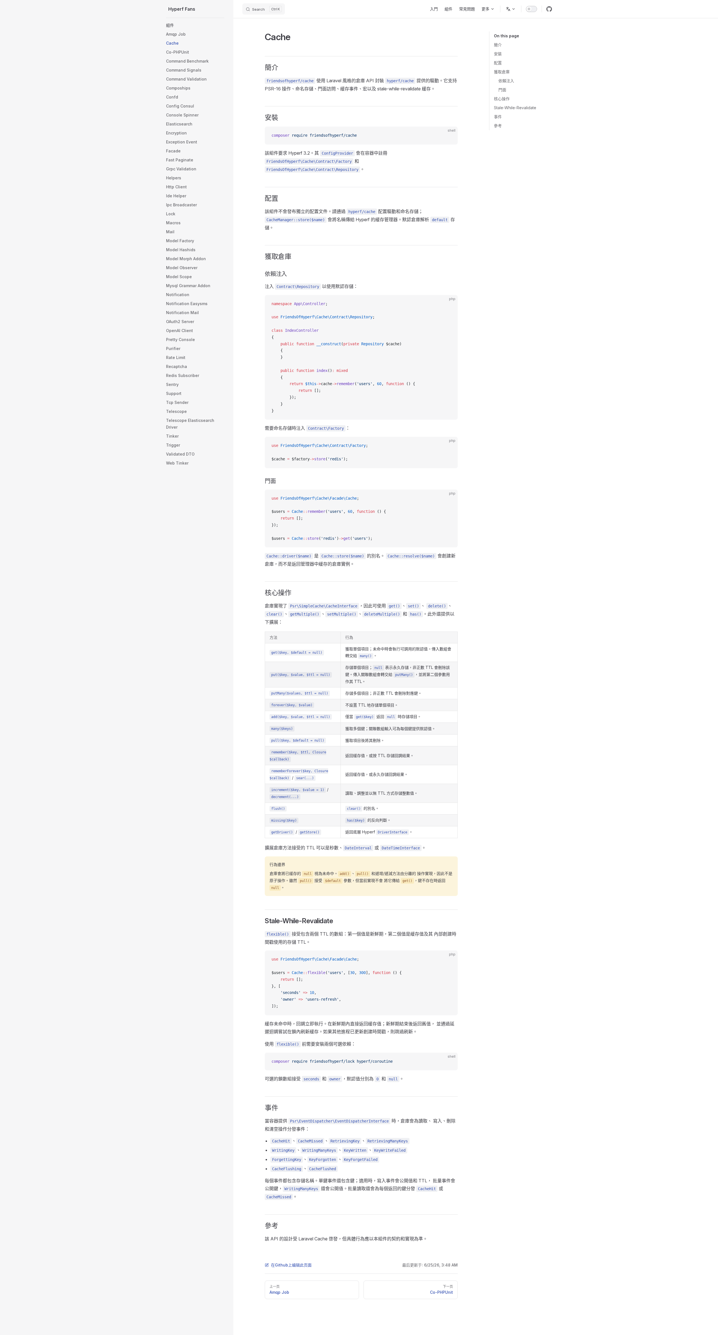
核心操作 (502, 98)
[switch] (531, 9)
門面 (502, 89)
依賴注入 (506, 80)
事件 (498, 116)
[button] (195, 25)
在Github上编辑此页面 (291, 1265)
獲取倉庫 (502, 71)
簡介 (498, 44)
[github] (549, 9)
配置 (498, 62)
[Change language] (511, 9)
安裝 (498, 53)
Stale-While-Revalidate (515, 107)
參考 (498, 125)
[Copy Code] (448, 135)
